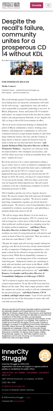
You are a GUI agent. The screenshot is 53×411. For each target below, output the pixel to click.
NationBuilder (19, 401)
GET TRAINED (19, 372)
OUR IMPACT (44, 372)
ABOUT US (6, 375)
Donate (36, 5)
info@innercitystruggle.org (13, 386)
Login (28, 397)
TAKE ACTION (7, 372)
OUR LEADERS (31, 372)
